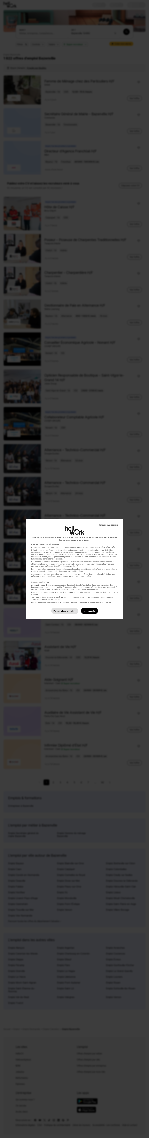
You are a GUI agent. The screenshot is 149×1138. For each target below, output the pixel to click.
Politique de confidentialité (70, 602)
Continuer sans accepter (108, 525)
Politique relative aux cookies (99, 602)
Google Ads (80, 585)
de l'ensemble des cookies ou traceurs (61, 550)
